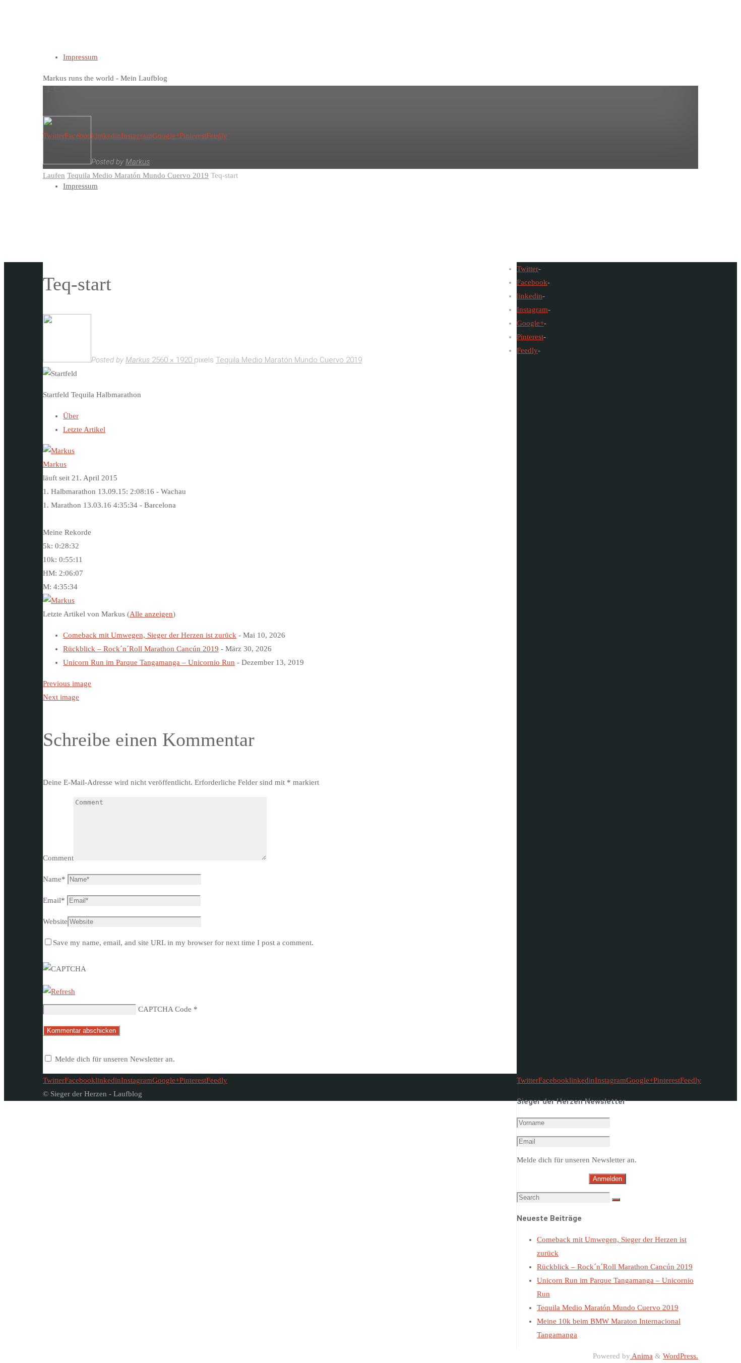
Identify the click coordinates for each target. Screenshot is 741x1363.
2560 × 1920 (173, 359)
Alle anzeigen (151, 614)
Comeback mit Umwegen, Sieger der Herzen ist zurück (149, 635)
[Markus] (59, 451)
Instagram (532, 309)
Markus (55, 464)
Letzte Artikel (84, 429)
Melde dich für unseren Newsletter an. (115, 1059)
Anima (641, 1356)
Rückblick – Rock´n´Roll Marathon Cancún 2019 (141, 649)
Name (54, 879)
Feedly (527, 350)
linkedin (529, 296)
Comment (58, 858)
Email (54, 900)
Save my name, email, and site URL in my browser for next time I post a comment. (183, 943)
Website (55, 921)
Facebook (532, 282)
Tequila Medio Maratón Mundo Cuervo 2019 (289, 359)
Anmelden (607, 1179)
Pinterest (530, 337)
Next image (61, 697)
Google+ (530, 323)
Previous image (67, 683)
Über (71, 416)
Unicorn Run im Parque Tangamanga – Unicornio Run (149, 662)
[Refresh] (59, 991)
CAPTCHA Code (165, 1009)
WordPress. (680, 1356)
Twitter (527, 269)
